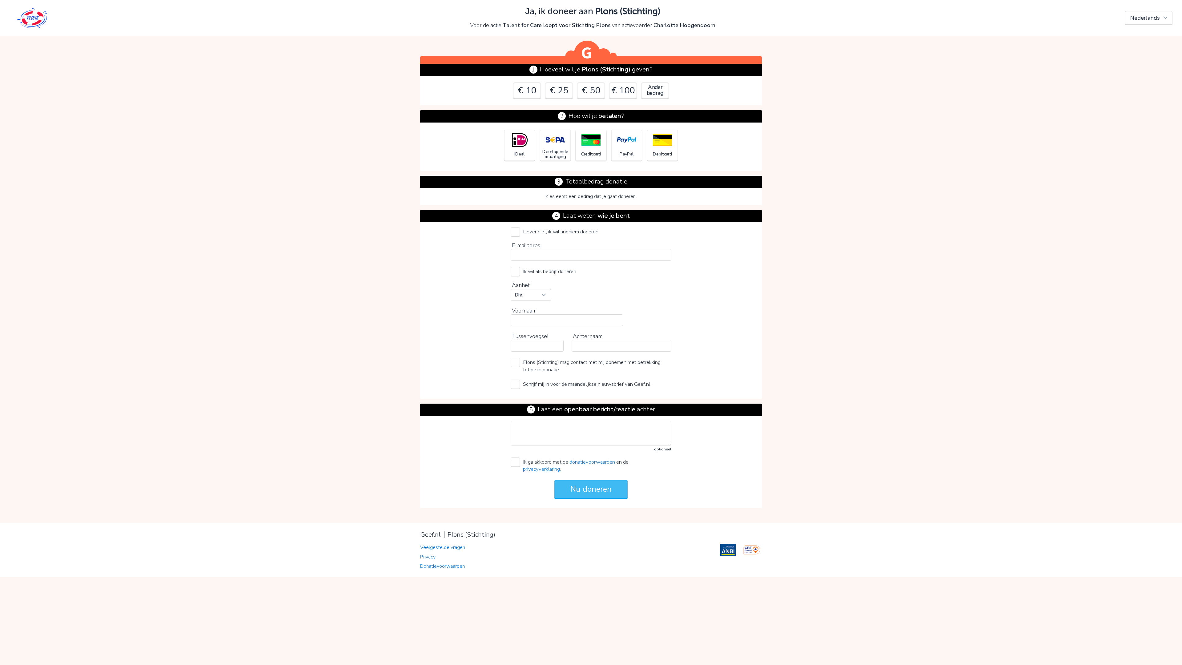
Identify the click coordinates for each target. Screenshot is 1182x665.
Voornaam (524, 310)
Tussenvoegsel (530, 336)
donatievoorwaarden (592, 461)
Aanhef (521, 285)
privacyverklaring (541, 469)
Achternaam (587, 336)
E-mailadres (526, 245)
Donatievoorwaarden (442, 566)
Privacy (428, 557)
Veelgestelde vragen (442, 547)
